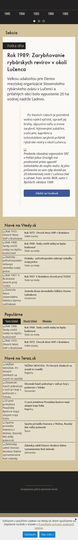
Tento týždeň (11, 321)
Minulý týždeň (30, 321)
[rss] (46, 506)
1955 (36, 13)
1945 (7, 13)
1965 (65, 13)
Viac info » (47, 534)
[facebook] (39, 506)
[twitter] (32, 506)
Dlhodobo (47, 321)
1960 (51, 13)
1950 (22, 13)
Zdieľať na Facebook (47, 193)
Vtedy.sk (39, 480)
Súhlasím (30, 534)
